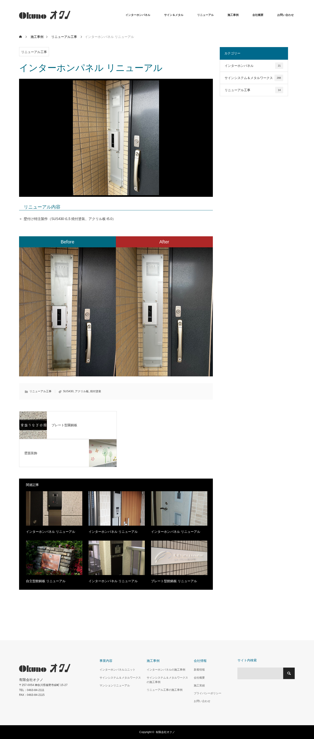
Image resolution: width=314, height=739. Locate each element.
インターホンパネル (138, 15)
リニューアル (205, 15)
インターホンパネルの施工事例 (166, 669)
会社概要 (257, 15)
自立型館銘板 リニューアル (46, 581)
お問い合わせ (285, 15)
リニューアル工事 (34, 52)
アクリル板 (82, 391)
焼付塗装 (95, 391)
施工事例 (233, 15)
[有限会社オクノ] (70, 14)
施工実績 (199, 685)
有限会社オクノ (165, 732)
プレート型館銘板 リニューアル (174, 581)
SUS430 (68, 391)
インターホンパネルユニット (117, 669)
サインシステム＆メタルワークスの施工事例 (167, 680)
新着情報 (199, 669)
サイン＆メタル (173, 15)
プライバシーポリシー (207, 693)
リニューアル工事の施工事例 (165, 689)
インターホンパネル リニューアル (50, 531)
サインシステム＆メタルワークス (253, 78)
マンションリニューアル (115, 685)
